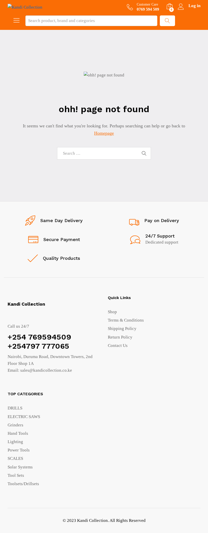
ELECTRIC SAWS (24, 416)
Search (167, 20)
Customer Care (147, 4)
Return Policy (120, 337)
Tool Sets (16, 475)
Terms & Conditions (126, 320)
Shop (112, 311)
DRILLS (15, 408)
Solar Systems (20, 467)
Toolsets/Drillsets (23, 483)
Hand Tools (18, 433)
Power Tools (19, 450)
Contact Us (118, 345)
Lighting (15, 441)
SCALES (15, 458)
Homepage (104, 133)
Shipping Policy (122, 328)
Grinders (15, 425)
